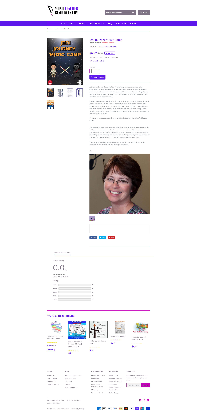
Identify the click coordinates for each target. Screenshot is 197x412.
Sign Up (145, 385)
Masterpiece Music (107, 46)
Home (49, 29)
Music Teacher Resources (60, 409)
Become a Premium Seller (56, 400)
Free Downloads (71, 388)
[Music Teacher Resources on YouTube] (148, 400)
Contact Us (51, 381)
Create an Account (143, 7)
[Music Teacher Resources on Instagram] (144, 400)
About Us (51, 375)
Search (67, 385)
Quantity (92, 67)
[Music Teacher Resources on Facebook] (140, 400)
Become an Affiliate (53, 403)
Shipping (94, 390)
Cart (145, 12)
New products (70, 379)
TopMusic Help (53, 385)
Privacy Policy (96, 381)
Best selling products (73, 375)
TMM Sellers (52, 379)
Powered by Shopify (77, 409)
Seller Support (114, 393)
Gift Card (68, 381)
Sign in (131, 7)
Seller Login (113, 375)
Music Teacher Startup (74, 400)
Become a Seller (115, 379)
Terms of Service (97, 393)
